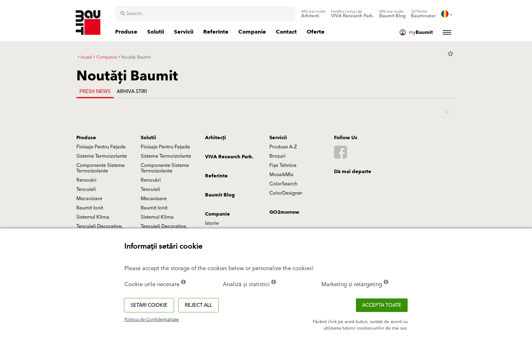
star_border (450, 53)
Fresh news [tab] (95, 91)
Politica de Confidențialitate (151, 319)
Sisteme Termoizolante (101, 156)
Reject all (198, 305)
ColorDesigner (285, 193)
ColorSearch (283, 184)
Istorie (212, 223)
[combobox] (205, 13)
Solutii (148, 137)
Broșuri (277, 156)
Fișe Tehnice (282, 165)
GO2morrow (284, 212)
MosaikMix (281, 174)
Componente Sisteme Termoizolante (100, 168)
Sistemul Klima (92, 217)
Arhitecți (215, 137)
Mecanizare (89, 198)
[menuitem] (313, 14)
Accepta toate (381, 305)
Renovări (86, 180)
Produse (86, 137)
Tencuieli (86, 189)
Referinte (216, 176)
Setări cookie (149, 305)
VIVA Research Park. (229, 156)
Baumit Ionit (89, 208)
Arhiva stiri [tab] (132, 91)
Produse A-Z (283, 147)
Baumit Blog (220, 195)
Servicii (278, 137)
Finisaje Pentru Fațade (101, 147)
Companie (217, 214)
